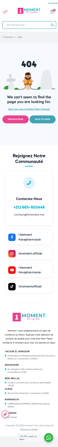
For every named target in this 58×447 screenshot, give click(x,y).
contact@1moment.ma (29, 215)
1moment (28, 425)
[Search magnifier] (52, 25)
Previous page (15, 119)
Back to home (42, 119)
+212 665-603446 (29, 207)
